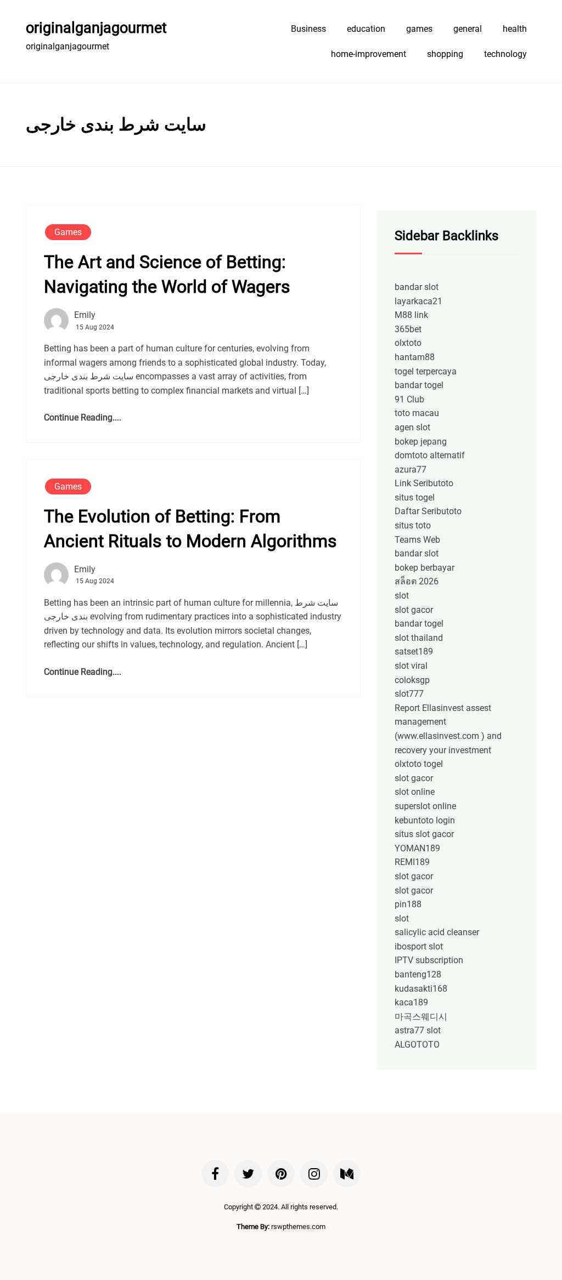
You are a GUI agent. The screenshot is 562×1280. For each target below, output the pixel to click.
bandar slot (417, 287)
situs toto (413, 525)
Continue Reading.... (82, 417)
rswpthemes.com (298, 1226)
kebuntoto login (425, 820)
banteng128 (418, 974)
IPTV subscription (429, 960)
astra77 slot (418, 1030)
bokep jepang (421, 441)
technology (505, 54)
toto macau (417, 413)
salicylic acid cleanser (437, 932)
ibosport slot (419, 946)
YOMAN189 (417, 848)
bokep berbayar (424, 567)
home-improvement (368, 54)
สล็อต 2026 (417, 581)
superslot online (425, 806)
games (419, 29)
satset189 (414, 651)
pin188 (408, 904)
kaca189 (411, 1002)
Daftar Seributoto (428, 511)
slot (402, 595)
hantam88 (415, 357)
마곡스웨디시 (421, 1016)
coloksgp (412, 680)
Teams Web (417, 539)
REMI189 (412, 862)
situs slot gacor (424, 834)
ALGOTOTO (417, 1044)
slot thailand (419, 638)
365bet (408, 329)
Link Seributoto (424, 483)
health (515, 29)
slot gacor (414, 610)
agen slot (412, 427)
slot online (415, 792)
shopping (445, 54)
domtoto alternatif (430, 455)
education (366, 29)
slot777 (409, 694)
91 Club (409, 399)
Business (308, 29)
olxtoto (408, 343)
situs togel (415, 497)
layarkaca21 (418, 301)
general (467, 29)
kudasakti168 (421, 988)
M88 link (411, 315)
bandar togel (419, 385)
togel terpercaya (426, 371)
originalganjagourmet (96, 28)
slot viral (411, 666)
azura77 (410, 469)
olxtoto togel (419, 764)
